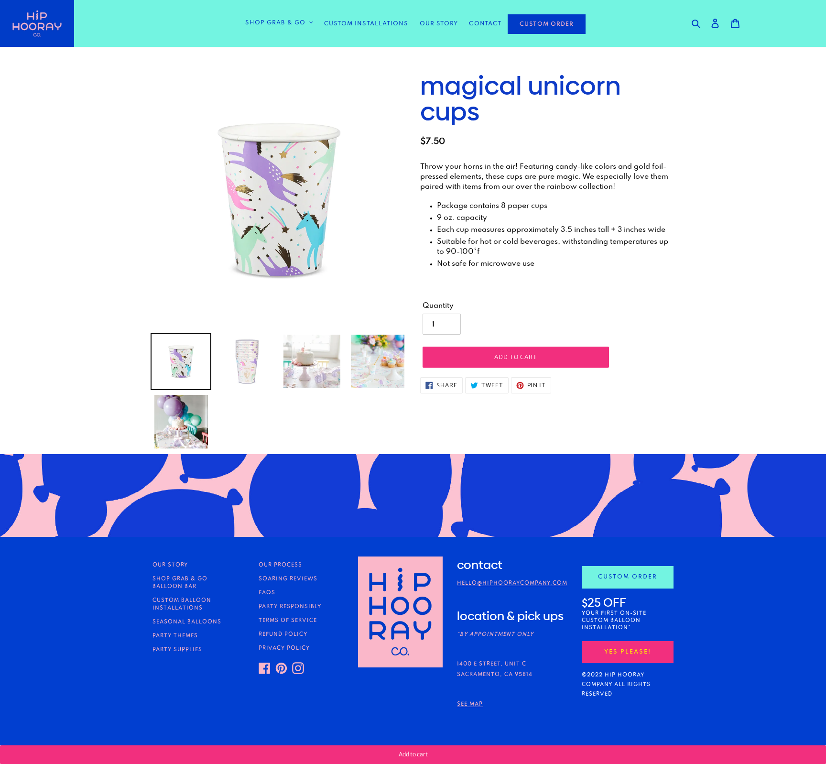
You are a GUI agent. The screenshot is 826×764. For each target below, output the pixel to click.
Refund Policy (283, 634)
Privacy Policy (284, 648)
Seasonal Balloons (186, 622)
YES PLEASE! (627, 652)
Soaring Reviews (288, 579)
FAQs (267, 592)
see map (470, 704)
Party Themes (175, 635)
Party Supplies (177, 649)
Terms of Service (288, 620)
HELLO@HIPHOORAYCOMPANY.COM (512, 583)
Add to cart (413, 754)
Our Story (170, 565)
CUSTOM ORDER (547, 24)
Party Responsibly (290, 606)
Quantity (438, 306)
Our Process (280, 565)
